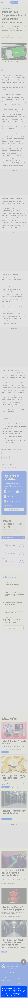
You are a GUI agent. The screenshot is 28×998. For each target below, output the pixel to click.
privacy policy (17, 993)
